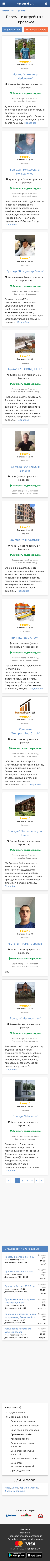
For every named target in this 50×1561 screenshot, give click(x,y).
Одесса (34, 1487)
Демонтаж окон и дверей (25, 1425)
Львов (8, 1491)
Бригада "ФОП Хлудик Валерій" (25, 468)
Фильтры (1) (13, 29)
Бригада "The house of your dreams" (25, 833)
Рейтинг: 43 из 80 (25, 457)
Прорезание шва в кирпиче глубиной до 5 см (19, 1301)
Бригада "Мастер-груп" (25, 1018)
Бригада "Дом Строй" (25, 637)
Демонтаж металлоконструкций (22, 1464)
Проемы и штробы (21, 1434)
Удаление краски (20, 1438)
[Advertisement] (25, 1371)
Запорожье (19, 1491)
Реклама (25, 1529)
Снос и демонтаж (18, 1416)
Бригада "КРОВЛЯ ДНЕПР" (25, 369)
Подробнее (30, 122)
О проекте (37, 1539)
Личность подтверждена (26, 93)
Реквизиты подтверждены (26, 748)
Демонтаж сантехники (23, 1421)
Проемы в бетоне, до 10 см (19, 1256)
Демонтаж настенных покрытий (22, 1445)
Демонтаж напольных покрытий (22, 1452)
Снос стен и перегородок (25, 1430)
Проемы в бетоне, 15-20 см (19, 1286)
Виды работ (11, 1407)
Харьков (24, 1487)
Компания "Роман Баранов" (25, 943)
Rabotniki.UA (25, 3)
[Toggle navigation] (4, 3)
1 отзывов (25, 363)
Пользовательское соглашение (25, 1536)
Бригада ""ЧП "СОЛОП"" (25, 539)
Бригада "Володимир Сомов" (25, 271)
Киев (7, 1487)
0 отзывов (25, 68)
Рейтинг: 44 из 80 (25, 359)
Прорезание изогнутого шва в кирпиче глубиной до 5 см (20, 1316)
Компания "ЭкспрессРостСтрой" (25, 731)
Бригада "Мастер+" (25, 1116)
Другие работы (17, 1412)
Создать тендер (37, 29)
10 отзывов (25, 631)
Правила (25, 1532)
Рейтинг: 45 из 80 (25, 65)
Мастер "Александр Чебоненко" (25, 76)
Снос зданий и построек (24, 1458)
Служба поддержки (18, 1539)
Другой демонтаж (20, 1470)
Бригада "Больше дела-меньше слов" (25, 171)
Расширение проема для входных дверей (18, 1330)
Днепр (15, 1487)
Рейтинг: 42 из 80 (25, 628)
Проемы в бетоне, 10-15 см (19, 1271)
